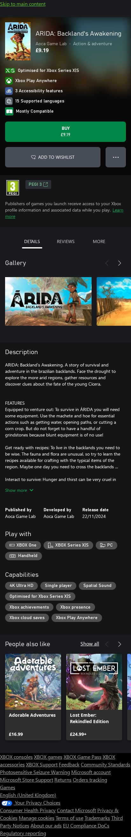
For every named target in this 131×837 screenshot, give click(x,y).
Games (7, 787)
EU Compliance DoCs (86, 825)
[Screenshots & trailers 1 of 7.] (48, 301)
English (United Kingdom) (28, 795)
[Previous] (106, 263)
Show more (16, 490)
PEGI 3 (35, 184)
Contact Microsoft (76, 810)
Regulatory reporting (23, 833)
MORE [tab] (99, 241)
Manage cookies (36, 817)
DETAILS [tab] (32, 241)
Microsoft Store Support (26, 779)
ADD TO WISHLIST (56, 157)
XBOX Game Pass (82, 756)
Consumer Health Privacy (28, 810)
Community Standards (105, 764)
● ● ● (116, 157)
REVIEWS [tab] (65, 241)
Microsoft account (91, 772)
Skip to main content (22, 3)
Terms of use (69, 817)
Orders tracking (90, 779)
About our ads (46, 825)
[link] (33, 697)
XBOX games (48, 756)
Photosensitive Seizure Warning (35, 772)
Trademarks (97, 817)
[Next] (119, 263)
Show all (89, 643)
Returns (63, 779)
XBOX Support (42, 764)
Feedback (69, 764)
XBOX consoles (16, 756)
